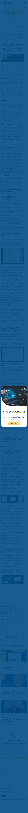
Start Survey (14, 423)
